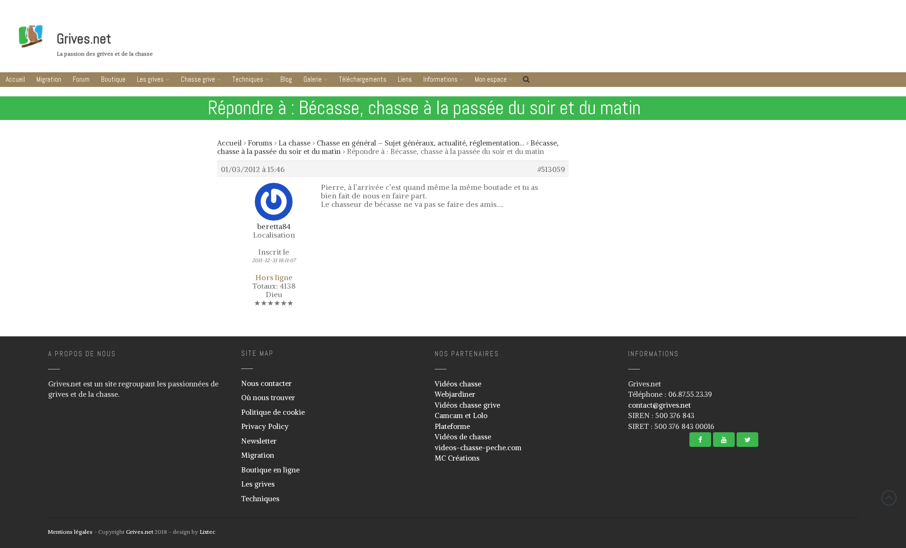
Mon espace (491, 79)
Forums (260, 142)
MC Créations (457, 458)
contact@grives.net (659, 405)
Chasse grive (198, 79)
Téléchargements (362, 79)
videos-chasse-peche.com (478, 447)
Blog (286, 79)
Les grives (150, 79)
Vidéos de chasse (463, 436)
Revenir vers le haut (889, 497)
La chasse (294, 142)
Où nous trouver (268, 397)
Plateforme (452, 426)
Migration (48, 79)
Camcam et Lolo (461, 415)
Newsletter (259, 441)
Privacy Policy (265, 426)
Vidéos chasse (458, 383)
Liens (405, 79)
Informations (440, 79)
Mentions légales (70, 531)
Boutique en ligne (270, 469)
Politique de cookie (273, 412)
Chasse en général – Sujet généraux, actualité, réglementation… (420, 142)
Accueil (15, 79)
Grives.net (84, 39)
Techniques (247, 79)
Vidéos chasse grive (467, 405)
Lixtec (207, 531)
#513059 (551, 169)
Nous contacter (266, 383)
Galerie (312, 79)
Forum (81, 79)
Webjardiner (455, 394)
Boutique (113, 79)
